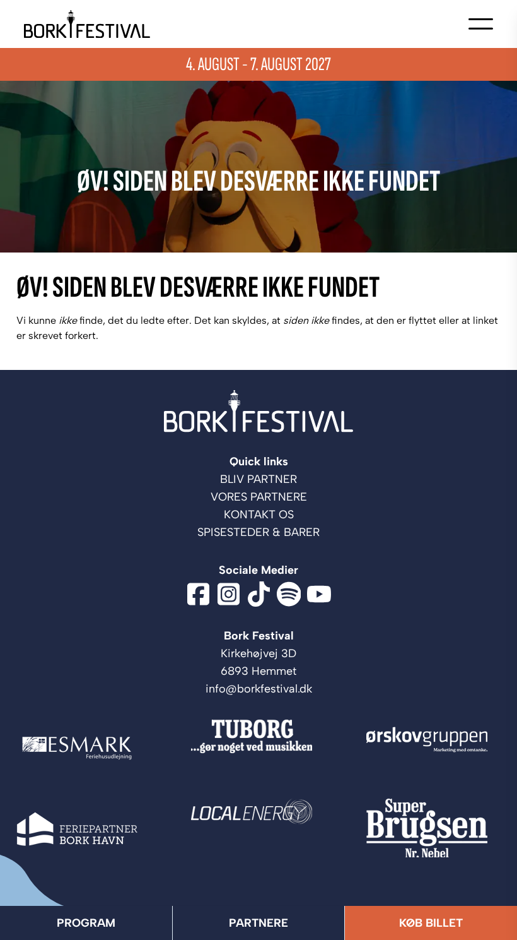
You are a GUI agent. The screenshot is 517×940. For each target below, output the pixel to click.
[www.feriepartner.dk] (83, 829)
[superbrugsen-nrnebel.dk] (433, 829)
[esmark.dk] (83, 748)
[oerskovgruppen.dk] (433, 748)
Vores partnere (259, 497)
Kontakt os (259, 514)
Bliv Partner (258, 479)
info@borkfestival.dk (259, 689)
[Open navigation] (480, 24)
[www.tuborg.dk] (258, 748)
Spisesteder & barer (258, 532)
